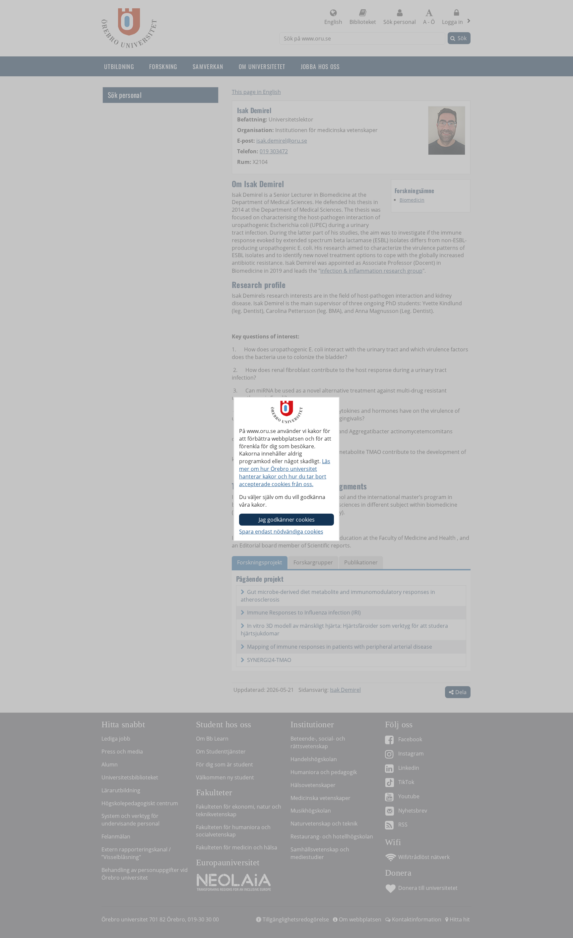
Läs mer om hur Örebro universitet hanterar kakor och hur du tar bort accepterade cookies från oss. (284, 473)
